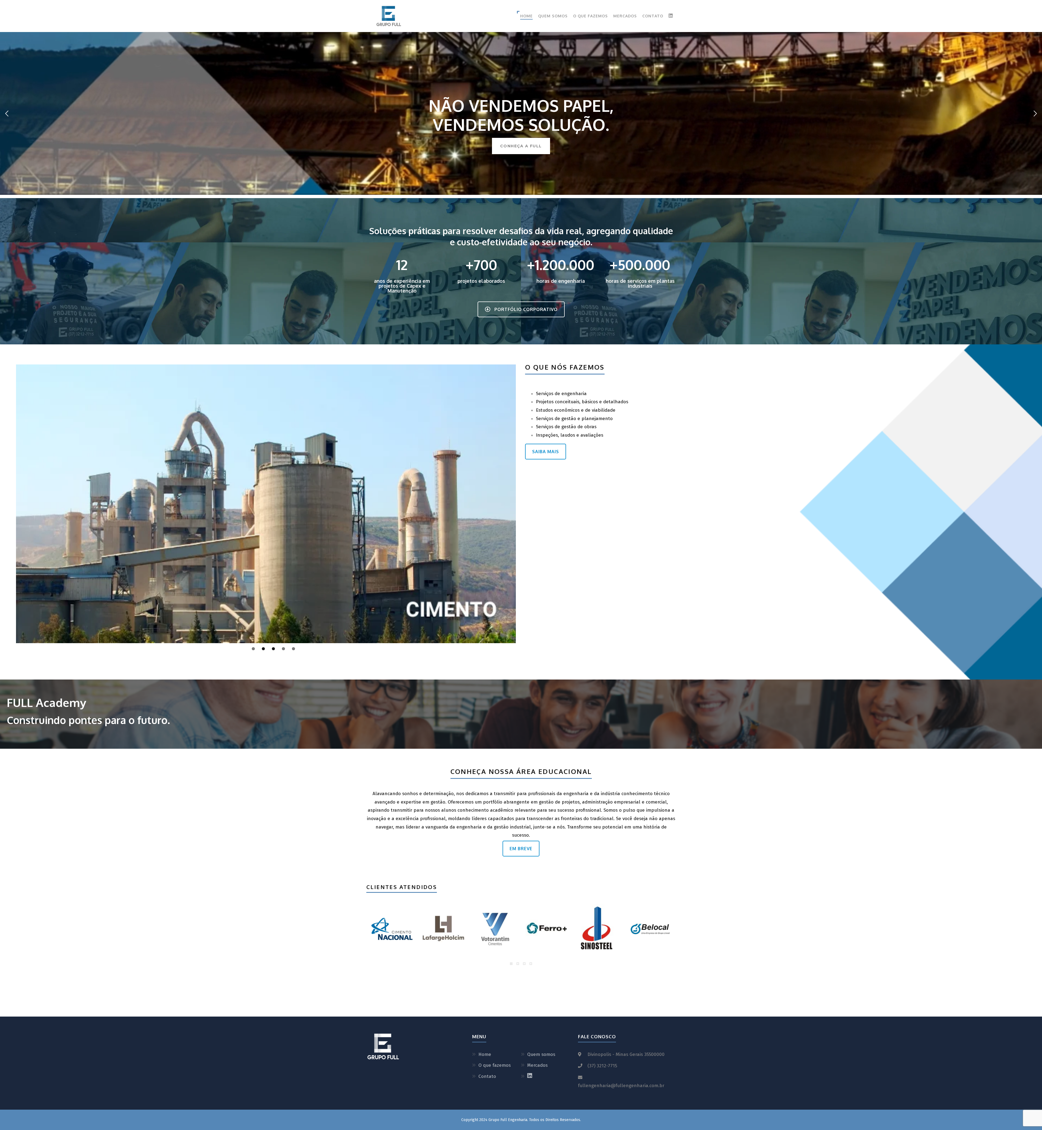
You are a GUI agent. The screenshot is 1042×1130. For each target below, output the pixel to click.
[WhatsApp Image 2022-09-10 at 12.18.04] (547, 929)
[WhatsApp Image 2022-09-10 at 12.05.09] (391, 929)
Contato (652, 16)
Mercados (625, 16)
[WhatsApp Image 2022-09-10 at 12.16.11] (598, 929)
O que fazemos (590, 16)
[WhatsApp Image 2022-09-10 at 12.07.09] (650, 929)
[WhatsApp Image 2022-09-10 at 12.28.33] (443, 929)
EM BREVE (521, 848)
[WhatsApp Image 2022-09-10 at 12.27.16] (495, 929)
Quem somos (553, 16)
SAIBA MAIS (545, 451)
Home (526, 16)
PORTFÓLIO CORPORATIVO (526, 309)
